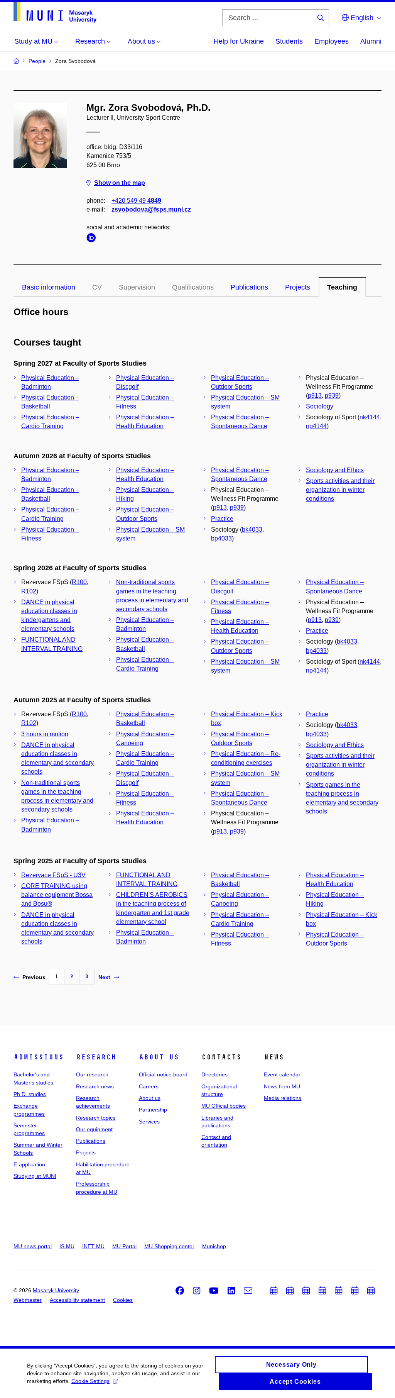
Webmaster (28, 1300)
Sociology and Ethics (335, 470)
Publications (249, 287)
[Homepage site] (55, 12)
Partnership (153, 1110)
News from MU (282, 1086)
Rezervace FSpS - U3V (53, 875)
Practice (222, 518)
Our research (92, 1074)
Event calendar (282, 1074)
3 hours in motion (44, 734)
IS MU (66, 1246)
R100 (79, 582)
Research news (95, 1086)
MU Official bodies (223, 1106)
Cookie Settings (90, 1381)
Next (104, 977)
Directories (214, 1074)
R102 (28, 591)
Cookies (123, 1300)
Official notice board (163, 1074)
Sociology (319, 406)
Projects (297, 287)
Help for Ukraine (239, 41)
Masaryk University (56, 1290)
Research (96, 1057)
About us (159, 1057)
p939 (332, 395)
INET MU (93, 1246)
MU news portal (33, 1246)
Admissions (39, 1057)
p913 (315, 395)
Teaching (342, 287)
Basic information (48, 287)
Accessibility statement (77, 1300)
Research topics (95, 1118)
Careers (149, 1086)
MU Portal (124, 1246)
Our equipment (94, 1129)
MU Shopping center (169, 1246)
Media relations (282, 1098)
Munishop (214, 1246)
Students (289, 41)
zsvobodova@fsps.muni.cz (151, 209)
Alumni (370, 41)
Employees (331, 41)
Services (149, 1121)
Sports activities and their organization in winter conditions (340, 490)
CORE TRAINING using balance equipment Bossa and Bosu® (57, 895)
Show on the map (119, 183)
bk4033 (252, 529)
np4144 (316, 426)
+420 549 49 (136, 200)
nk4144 (370, 417)
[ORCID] (93, 239)
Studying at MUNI (35, 1176)
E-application (29, 1164)
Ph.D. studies (30, 1094)
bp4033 (221, 538)
